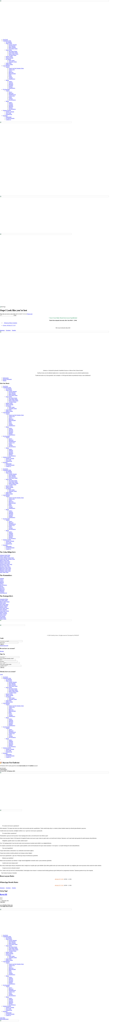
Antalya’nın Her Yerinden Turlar (16, 68)
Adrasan (11, 77)
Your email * (3, 663)
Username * (3, 657)
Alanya (10, 71)
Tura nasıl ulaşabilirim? (7, 848)
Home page (29, 314)
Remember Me (5, 900)
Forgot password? (4, 645)
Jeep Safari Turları (13, 51)
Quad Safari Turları (13, 52)
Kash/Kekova (12, 78)
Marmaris (11, 84)
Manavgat (11, 72)
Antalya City (12, 69)
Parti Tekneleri (12, 46)
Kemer (10, 76)
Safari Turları (9, 50)
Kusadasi (11, 85)
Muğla (7, 80)
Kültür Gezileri (9, 64)
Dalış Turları (12, 60)
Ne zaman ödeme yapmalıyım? (9, 833)
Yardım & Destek (7, 110)
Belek (10, 75)
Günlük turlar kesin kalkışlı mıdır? (10, 863)
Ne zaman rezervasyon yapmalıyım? (10, 825)
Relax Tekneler (12, 47)
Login (1, 674)
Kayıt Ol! (3, 894)
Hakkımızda (8, 117)
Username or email (4, 641)
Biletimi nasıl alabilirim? (7, 858)
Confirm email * (4, 665)
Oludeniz (11, 82)
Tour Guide (8, 113)
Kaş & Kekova (12, 100)
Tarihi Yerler (9, 63)
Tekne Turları (9, 43)
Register (2, 651)
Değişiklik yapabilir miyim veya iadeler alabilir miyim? (15, 840)
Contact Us (8, 119)
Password (2, 642)
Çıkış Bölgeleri (6, 65)
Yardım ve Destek (10, 111)
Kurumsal (5, 115)
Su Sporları (8, 59)
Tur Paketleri (9, 42)
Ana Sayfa (5, 39)
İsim (1, 659)
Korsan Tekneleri (13, 44)
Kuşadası (11, 105)
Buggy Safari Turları (13, 54)
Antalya (7, 67)
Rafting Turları (9, 56)
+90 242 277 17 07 (59, 879)
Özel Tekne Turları (13, 48)
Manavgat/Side (12, 73)
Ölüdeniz (11, 103)
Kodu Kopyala (3, 769)
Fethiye (10, 81)
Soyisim (2, 661)
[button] (63, 826)
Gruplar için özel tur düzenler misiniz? (11, 868)
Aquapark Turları (13, 61)
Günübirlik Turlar (7, 40)
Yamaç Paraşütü (9, 57)
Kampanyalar (9, 114)
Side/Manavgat (12, 94)
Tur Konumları (6, 89)
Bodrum (11, 86)
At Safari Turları (12, 55)
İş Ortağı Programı (10, 118)
